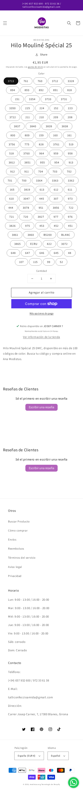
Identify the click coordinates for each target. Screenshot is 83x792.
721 (11, 217)
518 (11, 153)
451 (70, 226)
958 (70, 153)
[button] (5, 23)
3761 (56, 144)
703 (55, 171)
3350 (12, 108)
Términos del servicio (22, 557)
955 (42, 162)
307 (56, 198)
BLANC (65, 235)
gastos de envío (35, 67)
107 (21, 262)
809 (27, 135)
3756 (12, 144)
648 (13, 253)
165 (12, 189)
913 (71, 162)
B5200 (48, 235)
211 (27, 117)
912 (12, 171)
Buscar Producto (19, 521)
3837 (17, 126)
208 (70, 117)
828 (41, 144)
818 (69, 90)
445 (41, 198)
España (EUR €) (26, 755)
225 (27, 108)
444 (10, 207)
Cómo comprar (18, 530)
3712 (55, 81)
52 (61, 262)
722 (71, 207)
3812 (12, 162)
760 (40, 81)
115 (35, 262)
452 (56, 226)
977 (56, 217)
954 (56, 162)
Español (55, 755)
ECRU (33, 244)
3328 (71, 81)
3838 (65, 126)
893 (27, 90)
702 (69, 171)
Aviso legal (15, 567)
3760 (26, 153)
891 (55, 90)
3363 (55, 180)
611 (70, 189)
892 (41, 90)
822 (49, 244)
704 (40, 171)
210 (41, 117)
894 (12, 90)
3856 (56, 207)
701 (10, 180)
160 (55, 135)
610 (11, 198)
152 (56, 108)
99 (48, 262)
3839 (49, 126)
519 (71, 144)
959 (56, 153)
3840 (33, 126)
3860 (31, 235)
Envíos (12, 539)
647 (27, 253)
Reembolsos (16, 548)
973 (70, 198)
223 (70, 108)
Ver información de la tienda (41, 337)
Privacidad (15, 576)
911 (26, 171)
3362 (71, 180)
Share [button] (44, 54)
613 (42, 189)
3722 (12, 117)
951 (41, 207)
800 (12, 135)
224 (41, 108)
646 (41, 253)
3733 (48, 99)
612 (56, 189)
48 (69, 253)
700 (24, 180)
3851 (27, 162)
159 (41, 135)
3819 (27, 189)
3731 (64, 99)
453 (41, 226)
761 (26, 81)
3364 (39, 180)
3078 (26, 207)
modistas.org (35, 784)
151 (17, 99)
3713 (11, 81)
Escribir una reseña (41, 407)
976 (70, 217)
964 (41, 153)
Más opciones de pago (42, 313)
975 (27, 226)
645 (56, 253)
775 (27, 144)
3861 (15, 235)
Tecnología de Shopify (50, 784)
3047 (26, 198)
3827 (41, 217)
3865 (17, 244)
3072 (64, 244)
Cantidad (41, 271)
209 (55, 117)
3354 (32, 99)
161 (69, 135)
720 (25, 217)
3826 (12, 226)
